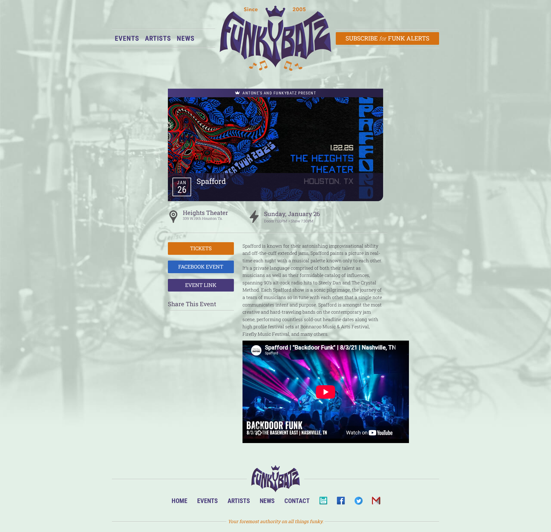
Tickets (201, 248)
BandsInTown (323, 502)
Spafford (211, 181)
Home (179, 500)
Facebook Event (200, 266)
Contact (297, 500)
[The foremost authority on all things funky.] (275, 38)
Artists (158, 38)
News (186, 38)
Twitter (358, 502)
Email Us (375, 502)
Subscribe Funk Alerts (388, 38)
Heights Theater (205, 213)
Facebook (340, 502)
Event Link (200, 284)
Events (127, 38)
